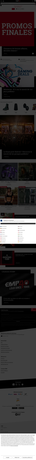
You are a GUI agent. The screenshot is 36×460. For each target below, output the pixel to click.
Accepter (7, 457)
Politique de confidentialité (14, 445)
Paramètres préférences (27, 457)
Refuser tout (17, 457)
